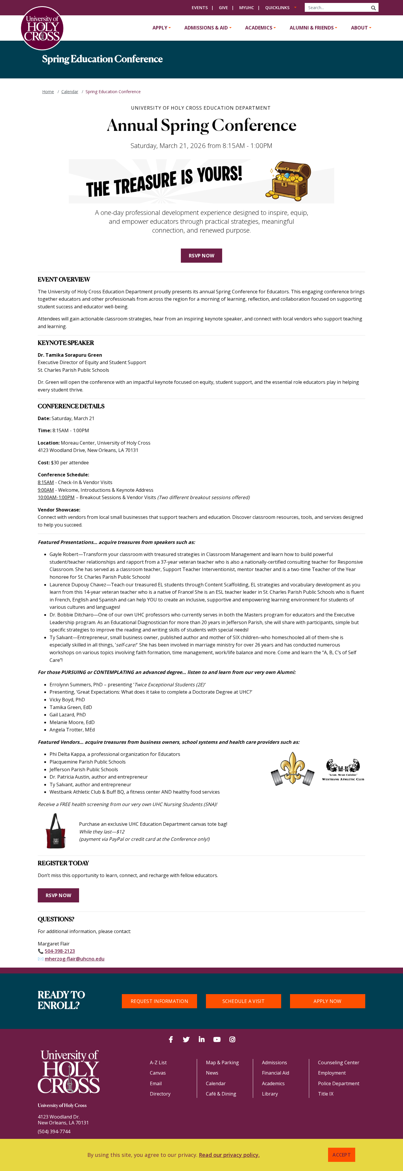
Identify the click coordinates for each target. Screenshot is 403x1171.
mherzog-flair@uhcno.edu (74, 958)
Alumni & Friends (312, 27)
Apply (160, 27)
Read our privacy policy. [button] (229, 1154)
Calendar (69, 91)
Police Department (338, 1083)
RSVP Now (201, 255)
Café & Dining (221, 1094)
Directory (160, 1094)
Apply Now (327, 1001)
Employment (332, 1073)
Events (200, 7)
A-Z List (158, 1062)
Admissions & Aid (206, 27)
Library (270, 1094)
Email (156, 1083)
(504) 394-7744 (54, 1131)
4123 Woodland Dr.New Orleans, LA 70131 (63, 1120)
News (212, 1073)
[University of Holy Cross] (42, 28)
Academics (258, 27)
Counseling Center (338, 1062)
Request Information (159, 1001)
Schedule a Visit (243, 1001)
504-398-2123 (60, 951)
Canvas (158, 1073)
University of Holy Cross (62, 1105)
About (359, 27)
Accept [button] (341, 1155)
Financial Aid (275, 1073)
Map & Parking (222, 1062)
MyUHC (246, 7)
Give (223, 7)
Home (48, 91)
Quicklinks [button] (277, 7)
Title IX (325, 1094)
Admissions (274, 1062)
